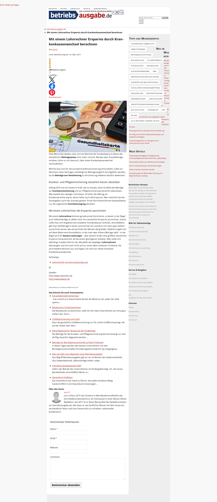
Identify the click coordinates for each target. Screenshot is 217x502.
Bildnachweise (134, 311)
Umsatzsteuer (155, 99)
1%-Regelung (133, 252)
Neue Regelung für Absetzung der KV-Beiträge (73, 330)
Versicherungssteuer (136, 264)
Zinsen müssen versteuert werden (142, 169)
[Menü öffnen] (115, 12)
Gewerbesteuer (138, 99)
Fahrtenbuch (133, 260)
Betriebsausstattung (141, 55)
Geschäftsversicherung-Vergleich (141, 282)
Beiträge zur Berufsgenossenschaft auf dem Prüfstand (77, 342)
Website (54, 447)
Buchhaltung (137, 110)
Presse (131, 307)
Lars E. (55, 49)
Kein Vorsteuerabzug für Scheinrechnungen (145, 166)
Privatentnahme (154, 93)
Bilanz (134, 115)
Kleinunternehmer (140, 71)
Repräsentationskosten (137, 240)
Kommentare (55, 97)
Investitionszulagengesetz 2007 (66, 365)
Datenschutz (133, 316)
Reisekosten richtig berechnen (66, 307)
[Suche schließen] (141, 21)
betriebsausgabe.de (56, 29)
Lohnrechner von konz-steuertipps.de (70, 262)
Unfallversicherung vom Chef (65, 319)
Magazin (53, 9)
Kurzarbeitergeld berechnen (65, 295)
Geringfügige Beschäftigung (145, 77)
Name (54, 429)
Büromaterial (100, 9)
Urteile (86, 9)
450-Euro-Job (137, 93)
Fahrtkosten (137, 66)
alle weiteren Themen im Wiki (145, 121)
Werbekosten (134, 235)
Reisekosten (153, 66)
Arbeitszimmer (138, 49)
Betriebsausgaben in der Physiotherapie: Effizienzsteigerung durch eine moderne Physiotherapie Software (165, 83)
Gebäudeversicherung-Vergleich (140, 286)
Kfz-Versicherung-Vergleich (138, 291)
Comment (55, 457)
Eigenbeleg (153, 110)
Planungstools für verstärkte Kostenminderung (146, 131)
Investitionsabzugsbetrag (138, 231)
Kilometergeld (154, 60)
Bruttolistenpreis (135, 256)
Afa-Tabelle (133, 274)
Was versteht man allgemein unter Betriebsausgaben (77, 354)
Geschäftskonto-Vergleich (138, 278)
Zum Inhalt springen (9, 5)
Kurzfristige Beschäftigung (144, 82)
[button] (50, 59)
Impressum (133, 320)
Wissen (63, 9)
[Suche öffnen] (121, 12)
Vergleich (75, 9)
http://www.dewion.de (59, 279)
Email (53, 438)
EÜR (163, 110)
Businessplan (137, 60)
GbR (154, 71)
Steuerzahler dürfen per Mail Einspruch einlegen (147, 162)
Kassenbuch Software (62, 377)
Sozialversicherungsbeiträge (145, 88)
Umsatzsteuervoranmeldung (145, 104)
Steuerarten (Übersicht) (142, 44)
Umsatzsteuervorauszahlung (139, 248)
